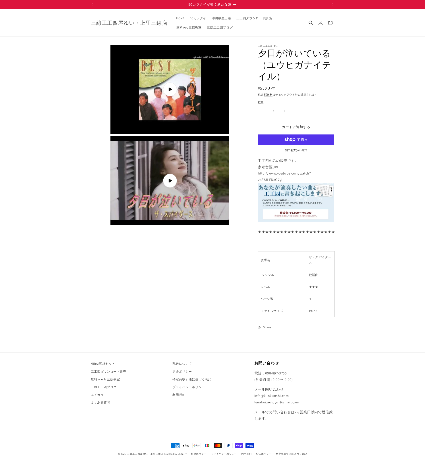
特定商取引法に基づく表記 (191, 379)
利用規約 (178, 395)
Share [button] (267, 327)
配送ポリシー (263, 453)
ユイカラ (97, 395)
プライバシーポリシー (188, 387)
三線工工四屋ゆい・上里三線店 (145, 453)
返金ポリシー (182, 371)
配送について (182, 364)
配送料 (268, 94)
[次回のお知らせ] (333, 4)
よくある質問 (100, 403)
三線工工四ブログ (104, 387)
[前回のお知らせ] (92, 4)
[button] (311, 23)
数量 (261, 102)
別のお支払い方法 (296, 150)
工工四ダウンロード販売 (108, 371)
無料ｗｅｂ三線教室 (105, 379)
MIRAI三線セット (103, 364)
